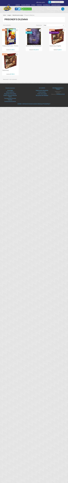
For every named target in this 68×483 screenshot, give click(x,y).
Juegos (17, 5)
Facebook (16, 9)
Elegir (54, 25)
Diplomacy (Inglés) (55, 46)
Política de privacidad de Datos (10, 96)
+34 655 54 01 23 (60, 94)
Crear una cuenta (42, 93)
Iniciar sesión (42, 92)
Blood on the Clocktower (34, 46)
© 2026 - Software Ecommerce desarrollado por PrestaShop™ (34, 104)
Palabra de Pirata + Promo (10, 46)
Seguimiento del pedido (42, 90)
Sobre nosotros (10, 92)
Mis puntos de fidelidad (42, 95)
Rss (26, 9)
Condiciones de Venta (10, 101)
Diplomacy (5, 70)
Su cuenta (42, 88)
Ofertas (39, 5)
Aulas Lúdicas (25, 5)
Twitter (19, 9)
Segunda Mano (55, 5)
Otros (33, 5)
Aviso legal (10, 90)
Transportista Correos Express (10, 99)
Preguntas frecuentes (10, 93)
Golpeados (46, 5)
